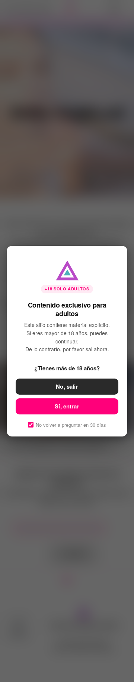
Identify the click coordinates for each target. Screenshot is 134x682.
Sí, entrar (67, 406)
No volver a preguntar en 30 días (71, 424)
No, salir (67, 386)
